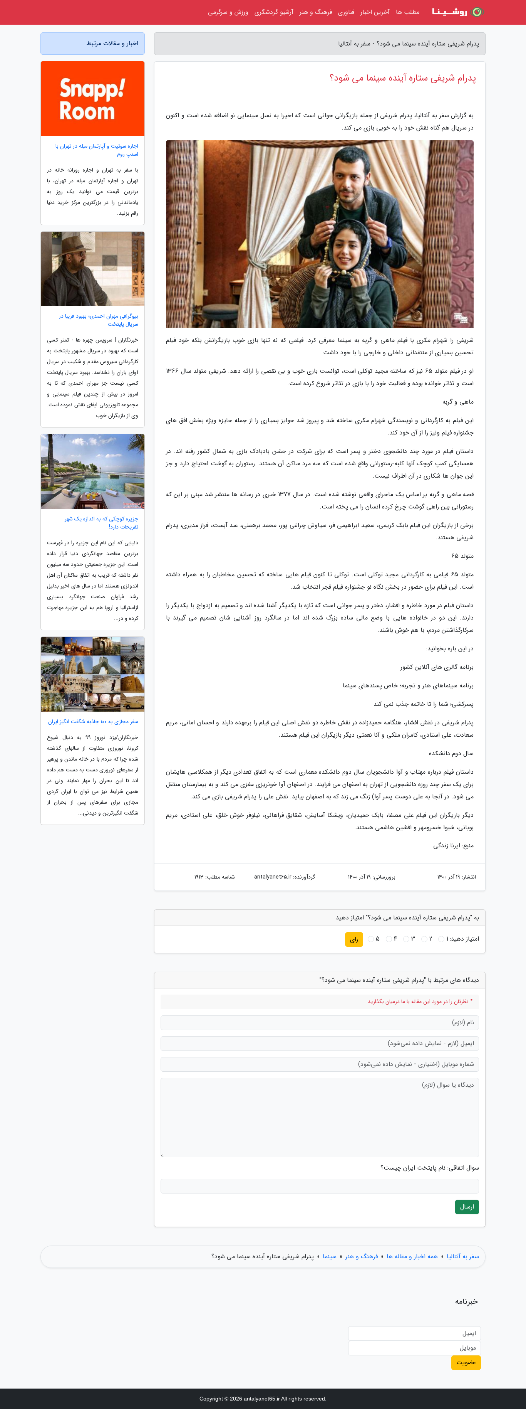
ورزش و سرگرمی (228, 12)
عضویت (466, 1362)
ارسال (467, 1207)
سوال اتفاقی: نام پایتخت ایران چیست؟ (429, 1168)
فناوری (346, 12)
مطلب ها (407, 12)
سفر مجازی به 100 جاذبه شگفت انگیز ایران (93, 722)
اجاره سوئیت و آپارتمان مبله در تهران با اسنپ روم (96, 150)
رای (354, 939)
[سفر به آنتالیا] (457, 12)
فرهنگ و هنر (316, 12)
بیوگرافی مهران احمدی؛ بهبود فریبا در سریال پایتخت (98, 320)
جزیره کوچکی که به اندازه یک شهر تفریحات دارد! (101, 523)
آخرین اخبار (375, 12)
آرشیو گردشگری (274, 12)
